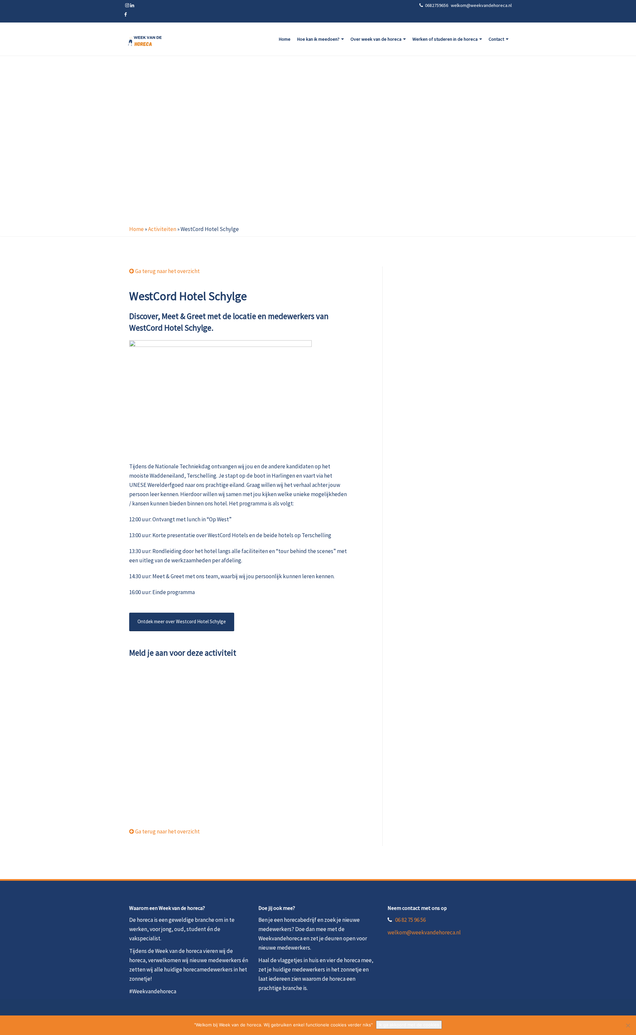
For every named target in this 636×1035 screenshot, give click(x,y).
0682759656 (437, 5)
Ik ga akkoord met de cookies (409, 1024)
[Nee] (627, 1025)
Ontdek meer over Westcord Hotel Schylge (181, 621)
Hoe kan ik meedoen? (318, 39)
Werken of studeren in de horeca (445, 39)
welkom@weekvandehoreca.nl (424, 932)
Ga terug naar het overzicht (167, 271)
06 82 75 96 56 (410, 919)
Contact (496, 39)
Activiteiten (162, 229)
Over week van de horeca (375, 39)
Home (285, 39)
